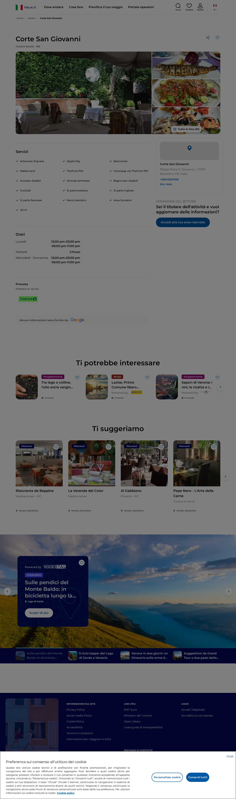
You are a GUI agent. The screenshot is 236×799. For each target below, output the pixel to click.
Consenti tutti (197, 777)
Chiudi (230, 756)
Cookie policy (65, 792)
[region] (118, 775)
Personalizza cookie (167, 777)
